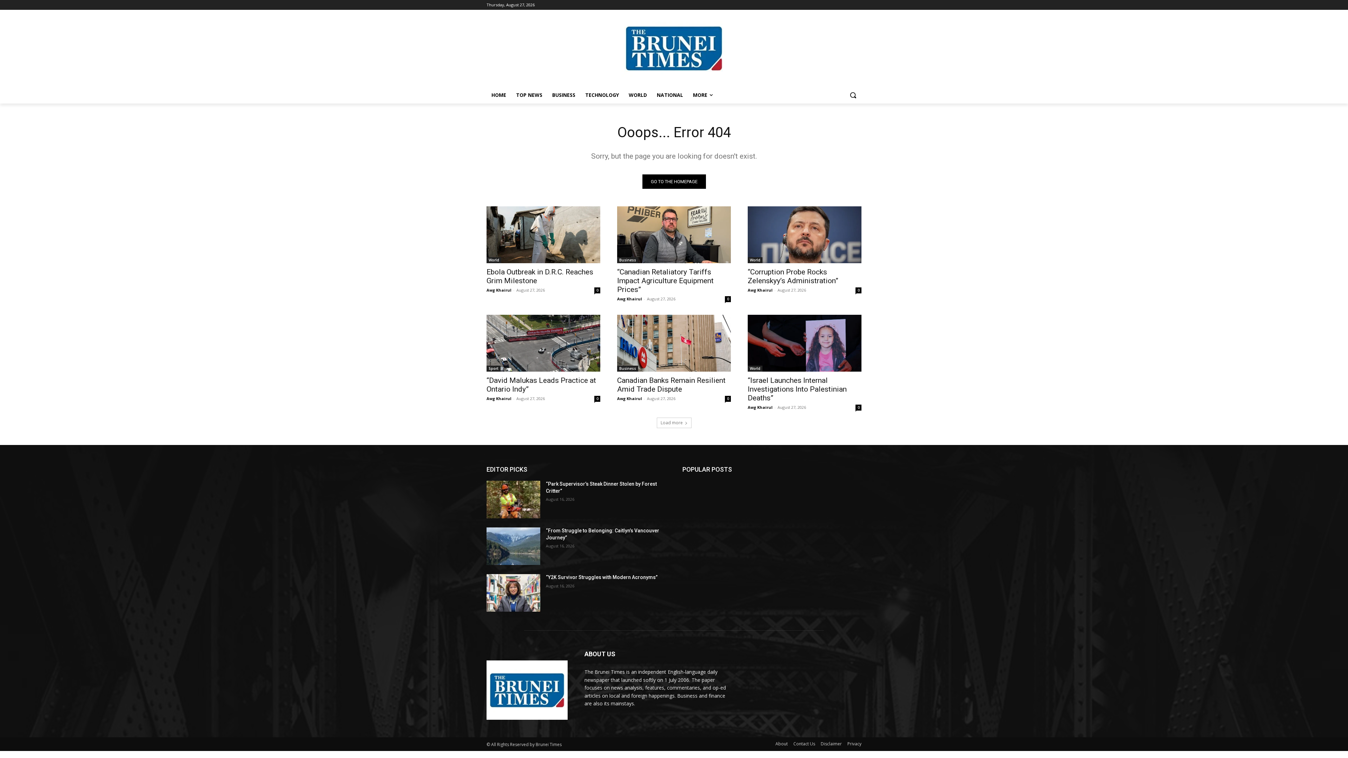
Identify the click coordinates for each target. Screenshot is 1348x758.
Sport (493, 368)
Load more (672, 423)
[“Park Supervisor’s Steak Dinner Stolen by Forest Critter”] (513, 499)
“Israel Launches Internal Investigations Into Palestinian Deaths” (797, 389)
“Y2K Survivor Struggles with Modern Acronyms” (602, 577)
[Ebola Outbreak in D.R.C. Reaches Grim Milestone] (543, 234)
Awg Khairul (499, 290)
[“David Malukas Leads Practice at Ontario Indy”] (543, 343)
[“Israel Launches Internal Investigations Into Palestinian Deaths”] (804, 343)
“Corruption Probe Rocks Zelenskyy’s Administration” (793, 276)
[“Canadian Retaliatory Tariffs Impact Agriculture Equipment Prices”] (674, 234)
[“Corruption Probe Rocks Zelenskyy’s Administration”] (804, 234)
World (494, 260)
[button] (853, 95)
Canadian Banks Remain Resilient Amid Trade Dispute (671, 384)
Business (627, 260)
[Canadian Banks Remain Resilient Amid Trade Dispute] (674, 343)
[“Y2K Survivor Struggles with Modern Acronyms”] (513, 593)
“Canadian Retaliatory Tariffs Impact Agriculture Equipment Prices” (665, 281)
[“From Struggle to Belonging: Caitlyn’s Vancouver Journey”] (513, 546)
